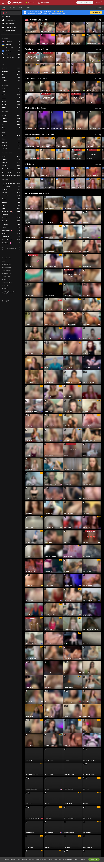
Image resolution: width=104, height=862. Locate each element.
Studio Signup (6, 285)
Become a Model (7, 282)
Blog (3, 261)
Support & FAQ (6, 264)
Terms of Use (6, 279)
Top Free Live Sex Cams (36, 49)
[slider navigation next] (100, 33)
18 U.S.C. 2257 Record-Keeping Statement (9, 292)
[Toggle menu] (3, 2)
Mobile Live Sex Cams (35, 108)
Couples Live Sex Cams (36, 78)
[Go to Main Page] (15, 2)
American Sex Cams (37, 20)
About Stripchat (6, 258)
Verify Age (96, 12)
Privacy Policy (6, 276)
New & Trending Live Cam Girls (39, 134)
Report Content (6, 270)
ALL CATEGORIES (12, 248)
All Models (5, 288)
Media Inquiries (6, 273)
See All (98, 20)
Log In (98, 3)
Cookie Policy (72, 859)
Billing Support (6, 267)
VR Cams (29, 164)
